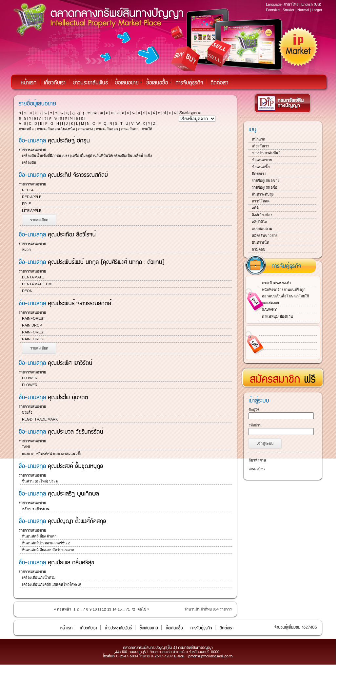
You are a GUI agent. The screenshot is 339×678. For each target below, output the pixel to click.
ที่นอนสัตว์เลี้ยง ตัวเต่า (39, 536)
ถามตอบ (258, 249)
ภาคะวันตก (130, 129)
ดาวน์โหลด (260, 201)
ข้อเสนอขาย (262, 160)
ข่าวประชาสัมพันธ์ (266, 153)
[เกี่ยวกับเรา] (55, 82)
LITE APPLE (31, 211)
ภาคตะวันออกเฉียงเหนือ (56, 129)
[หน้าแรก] (28, 82)
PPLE (26, 204)
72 (133, 609)
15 (120, 609)
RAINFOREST (33, 318)
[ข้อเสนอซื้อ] (157, 82)
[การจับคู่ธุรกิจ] (189, 82)
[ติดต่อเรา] (219, 82)
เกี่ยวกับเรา (260, 146)
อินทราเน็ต (260, 242)
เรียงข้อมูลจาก (190, 113)
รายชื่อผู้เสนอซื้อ (264, 187)
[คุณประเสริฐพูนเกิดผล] (73, 493)
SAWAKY (269, 309)
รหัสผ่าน (255, 425)
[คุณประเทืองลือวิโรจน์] (72, 233)
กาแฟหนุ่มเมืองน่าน (277, 316)
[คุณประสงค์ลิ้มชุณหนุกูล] (75, 465)
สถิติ (255, 208)
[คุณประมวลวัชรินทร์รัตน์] (75, 431)
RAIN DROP (32, 325)
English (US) (311, 4)
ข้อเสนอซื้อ (261, 167)
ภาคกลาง (85, 129)
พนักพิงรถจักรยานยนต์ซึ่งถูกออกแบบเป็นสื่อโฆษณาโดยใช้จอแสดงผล (285, 296)
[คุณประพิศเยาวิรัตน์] (70, 362)
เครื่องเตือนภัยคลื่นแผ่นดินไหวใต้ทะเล (51, 584)
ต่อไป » (143, 609)
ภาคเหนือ (26, 129)
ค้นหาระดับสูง (262, 194)
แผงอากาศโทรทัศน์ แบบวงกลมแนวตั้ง (51, 454)
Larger (317, 10)
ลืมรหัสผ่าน (257, 460)
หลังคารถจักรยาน (36, 509)
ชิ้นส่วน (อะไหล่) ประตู (40, 481)
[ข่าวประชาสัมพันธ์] (90, 82)
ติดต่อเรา (259, 174)
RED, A (27, 190)
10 (95, 609)
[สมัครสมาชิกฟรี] (283, 376)
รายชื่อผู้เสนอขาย (265, 180)
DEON (27, 291)
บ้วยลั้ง (27, 412)
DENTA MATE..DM (36, 284)
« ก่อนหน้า (62, 609)
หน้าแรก (258, 139)
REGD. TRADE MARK (40, 419)
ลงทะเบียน (257, 469)
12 (104, 609)
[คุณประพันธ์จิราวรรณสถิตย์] (79, 302)
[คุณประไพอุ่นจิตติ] (68, 396)
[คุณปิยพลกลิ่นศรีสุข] (71, 561)
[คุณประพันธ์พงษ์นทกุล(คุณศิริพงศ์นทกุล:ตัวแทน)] (106, 261)
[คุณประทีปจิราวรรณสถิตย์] (78, 174)
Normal (303, 10)
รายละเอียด (39, 220)
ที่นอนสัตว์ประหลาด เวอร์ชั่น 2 (46, 543)
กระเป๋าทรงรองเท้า (276, 283)
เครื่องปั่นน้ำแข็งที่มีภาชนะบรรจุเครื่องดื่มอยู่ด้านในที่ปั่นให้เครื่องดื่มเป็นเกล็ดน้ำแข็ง (87, 156)
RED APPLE (31, 197)
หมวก (26, 250)
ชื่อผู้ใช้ (254, 410)
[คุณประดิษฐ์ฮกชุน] (69, 139)
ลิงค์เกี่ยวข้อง (262, 215)
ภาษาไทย (291, 4)
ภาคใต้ (147, 129)
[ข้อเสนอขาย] (127, 82)
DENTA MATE (33, 277)
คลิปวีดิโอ (259, 222)
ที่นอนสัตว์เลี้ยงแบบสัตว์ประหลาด (48, 550)
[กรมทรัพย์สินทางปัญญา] (282, 113)
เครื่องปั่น (29, 162)
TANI (26, 447)
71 (128, 609)
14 (114, 609)
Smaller (288, 10)
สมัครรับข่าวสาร (265, 235)
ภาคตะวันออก (107, 129)
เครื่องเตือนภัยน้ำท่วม (38, 577)
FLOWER (29, 378)
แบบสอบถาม (262, 229)
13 (109, 609)
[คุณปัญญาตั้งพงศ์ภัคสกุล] (77, 520)
